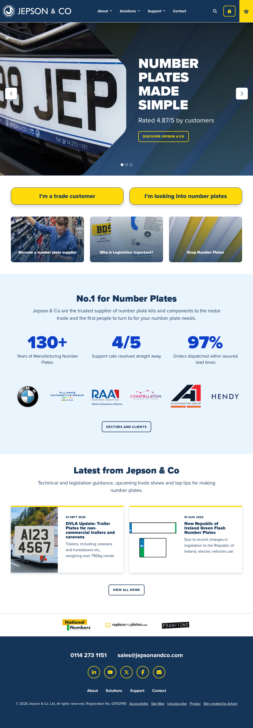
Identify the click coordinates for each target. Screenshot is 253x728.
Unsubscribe (177, 703)
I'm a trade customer (67, 196)
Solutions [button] (128, 11)
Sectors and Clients (126, 427)
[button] (122, 164)
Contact (179, 11)
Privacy (195, 703)
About (92, 690)
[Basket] (246, 11)
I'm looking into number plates (186, 196)
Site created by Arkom (220, 703)
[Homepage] (37, 11)
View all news (126, 589)
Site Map (157, 703)
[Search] (215, 11)
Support (137, 690)
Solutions (114, 690)
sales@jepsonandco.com (150, 655)
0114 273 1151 (88, 655)
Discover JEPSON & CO (163, 136)
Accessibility (138, 703)
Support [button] (155, 11)
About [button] (103, 11)
